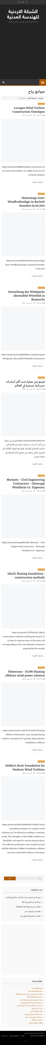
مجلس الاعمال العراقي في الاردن (33, 1014)
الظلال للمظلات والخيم (35, 1023)
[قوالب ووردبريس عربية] (20, 1041)
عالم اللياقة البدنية (37, 988)
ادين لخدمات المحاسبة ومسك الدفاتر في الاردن (29, 1006)
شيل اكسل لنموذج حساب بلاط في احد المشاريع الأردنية (23, 897)
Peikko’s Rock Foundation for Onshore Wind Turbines (25, 767)
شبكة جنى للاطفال (37, 1020)
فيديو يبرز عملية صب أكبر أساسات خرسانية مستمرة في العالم (25, 384)
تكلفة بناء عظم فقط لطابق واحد (30, 916)
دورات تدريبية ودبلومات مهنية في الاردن (31, 1000)
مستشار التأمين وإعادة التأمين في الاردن (31, 1003)
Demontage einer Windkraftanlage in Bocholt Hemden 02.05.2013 (26, 202)
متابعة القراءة (37, 182)
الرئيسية (40, 98)
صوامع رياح (41, 104)
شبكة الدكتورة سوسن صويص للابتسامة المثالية (29, 994)
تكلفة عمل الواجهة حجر (32, 911)
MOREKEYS (41, 1036)
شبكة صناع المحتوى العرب (35, 991)
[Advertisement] (23, 50)
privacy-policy (14, 1036)
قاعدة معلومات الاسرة (36, 1011)
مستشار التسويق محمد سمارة (33, 1017)
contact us (4, 1036)
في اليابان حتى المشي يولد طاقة (31, 902)
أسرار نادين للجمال (36, 1009)
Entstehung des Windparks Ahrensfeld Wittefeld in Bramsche (26, 296)
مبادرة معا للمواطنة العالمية (34, 997)
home (23, 1036)
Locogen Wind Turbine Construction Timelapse (28, 110)
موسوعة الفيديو (32, 98)
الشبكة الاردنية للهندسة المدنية (23, 14)
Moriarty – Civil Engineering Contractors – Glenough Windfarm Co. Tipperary (26, 483)
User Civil (39, 115)
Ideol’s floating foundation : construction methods (26, 576)
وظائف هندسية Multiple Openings (28, 907)
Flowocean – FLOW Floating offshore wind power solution (25, 674)
